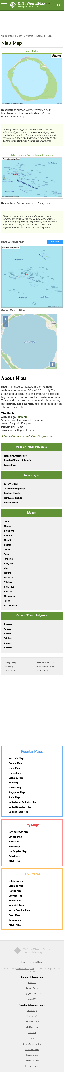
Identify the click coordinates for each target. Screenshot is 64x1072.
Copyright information (32, 993)
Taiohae (8, 638)
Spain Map (14, 797)
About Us (32, 982)
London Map (15, 836)
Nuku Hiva (9, 586)
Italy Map (14, 782)
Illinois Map (15, 900)
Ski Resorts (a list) (32, 1049)
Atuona (7, 642)
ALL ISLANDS (10, 605)
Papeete (8, 624)
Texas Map (14, 915)
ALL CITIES (14, 860)
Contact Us (31, 999)
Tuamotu (40, 35)
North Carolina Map (19, 910)
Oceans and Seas (32, 1060)
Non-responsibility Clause (32, 962)
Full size (55, 241)
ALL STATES (15, 924)
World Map (7, 35)
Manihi (7, 572)
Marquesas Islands (13, 497)
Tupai (6, 554)
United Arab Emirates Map (23, 802)
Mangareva (9, 596)
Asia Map (9, 666)
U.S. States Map (32, 1027)
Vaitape (7, 628)
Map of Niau (32, 51)
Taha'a (7, 549)
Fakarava (8, 577)
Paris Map (14, 841)
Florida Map (15, 890)
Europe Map (10, 662)
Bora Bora (9, 530)
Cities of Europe (32, 1066)
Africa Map (10, 670)
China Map (14, 767)
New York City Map (19, 831)
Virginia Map (15, 919)
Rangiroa (8, 563)
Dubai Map (14, 856)
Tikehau (8, 582)
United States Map (18, 811)
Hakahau (8, 647)
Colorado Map (16, 885)
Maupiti (7, 540)
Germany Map (16, 777)
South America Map (45, 666)
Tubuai (7, 600)
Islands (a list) (32, 1055)
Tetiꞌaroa (8, 558)
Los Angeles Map (18, 851)
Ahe (6, 568)
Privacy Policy (32, 988)
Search (59, 5)
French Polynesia (24, 35)
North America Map (45, 662)
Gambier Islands (12, 493)
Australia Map (16, 758)
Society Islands (11, 483)
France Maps (10, 465)
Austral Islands (11, 502)
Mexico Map (15, 787)
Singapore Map (17, 792)
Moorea (7, 526)
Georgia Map (15, 895)
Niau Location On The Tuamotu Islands (32, 155)
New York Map (16, 905)
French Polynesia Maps (15, 455)
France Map (15, 772)
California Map (16, 881)
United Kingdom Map (20, 806)
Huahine (8, 535)
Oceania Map (42, 670)
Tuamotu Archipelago (14, 488)
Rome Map (14, 846)
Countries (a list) (32, 1021)
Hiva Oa (8, 591)
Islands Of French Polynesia (17, 460)
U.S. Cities (32, 1032)
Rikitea (7, 633)
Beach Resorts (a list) (32, 1044)
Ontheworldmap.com (25, 968)
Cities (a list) (32, 1016)
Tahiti (6, 521)
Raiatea (7, 544)
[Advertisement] (32, 24)
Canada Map (15, 763)
